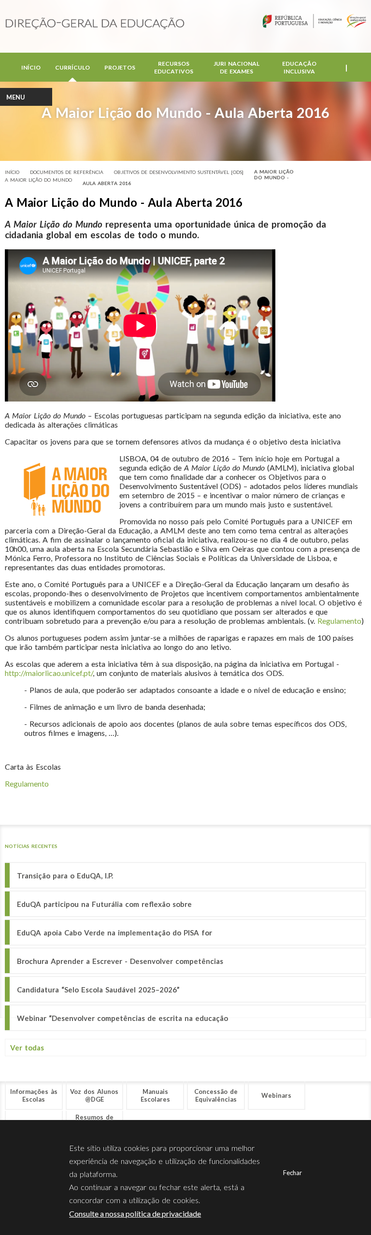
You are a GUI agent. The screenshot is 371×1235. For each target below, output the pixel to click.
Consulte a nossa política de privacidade (135, 1213)
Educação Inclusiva (299, 67)
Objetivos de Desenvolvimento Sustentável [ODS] (178, 172)
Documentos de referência (66, 172)
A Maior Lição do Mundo (38, 180)
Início (31, 67)
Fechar (292, 1173)
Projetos (119, 67)
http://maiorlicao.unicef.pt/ (49, 672)
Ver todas (27, 1047)
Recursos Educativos (173, 67)
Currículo (72, 67)
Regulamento (339, 620)
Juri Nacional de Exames (236, 67)
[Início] (95, 24)
